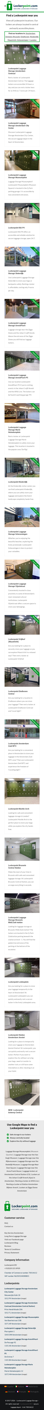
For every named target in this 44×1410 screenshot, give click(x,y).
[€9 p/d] (22, 256)
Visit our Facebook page (14, 1239)
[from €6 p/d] (22, 467)
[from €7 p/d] (22, 54)
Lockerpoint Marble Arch (18, 809)
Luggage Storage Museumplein (18, 1151)
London (33, 40)
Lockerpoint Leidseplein (18, 982)
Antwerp (8, 37)
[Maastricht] (22, 624)
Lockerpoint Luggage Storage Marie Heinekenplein (17, 429)
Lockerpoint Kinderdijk (17, 482)
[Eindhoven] (22, 677)
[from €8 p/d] (22, 213)
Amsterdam (30, 33)
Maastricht (12, 40)
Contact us (8, 1226)
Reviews (7, 1246)
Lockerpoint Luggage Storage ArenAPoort (17, 324)
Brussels (16, 37)
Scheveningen (22, 40)
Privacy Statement (11, 1252)
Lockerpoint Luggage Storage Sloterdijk (17, 272)
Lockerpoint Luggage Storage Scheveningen (17, 533)
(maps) (23, 1298)
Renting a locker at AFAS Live (27, 1181)
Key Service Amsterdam (13, 1233)
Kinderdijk (34, 37)
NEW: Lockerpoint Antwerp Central (15, 1111)
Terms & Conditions (12, 1249)
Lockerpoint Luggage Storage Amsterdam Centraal (17, 71)
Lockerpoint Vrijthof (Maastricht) (16, 640)
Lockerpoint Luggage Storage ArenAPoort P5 (18, 376)
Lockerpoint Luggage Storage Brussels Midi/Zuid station (17, 920)
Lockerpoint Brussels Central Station (17, 866)
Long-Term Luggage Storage (15, 1236)
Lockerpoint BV (26, 1404)
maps (24, 1346)
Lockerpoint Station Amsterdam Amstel (16, 1036)
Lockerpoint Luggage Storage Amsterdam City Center (18, 125)
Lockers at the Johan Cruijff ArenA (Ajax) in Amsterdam (22, 1177)
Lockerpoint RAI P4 (16, 228)
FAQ (6, 1223)
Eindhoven (25, 37)
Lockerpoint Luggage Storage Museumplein (17, 176)
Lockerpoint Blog (11, 1243)
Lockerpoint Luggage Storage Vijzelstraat (17, 585)
